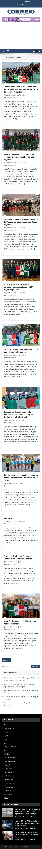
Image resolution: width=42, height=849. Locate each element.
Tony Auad (8, 790)
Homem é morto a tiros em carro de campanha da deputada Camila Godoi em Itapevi (19, 685)
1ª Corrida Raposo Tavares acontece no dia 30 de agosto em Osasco (21, 698)
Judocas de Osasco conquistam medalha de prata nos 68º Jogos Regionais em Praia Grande (18, 414)
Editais (6, 798)
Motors (6, 750)
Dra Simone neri (10, 761)
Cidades (6, 725)
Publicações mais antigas (7, 660)
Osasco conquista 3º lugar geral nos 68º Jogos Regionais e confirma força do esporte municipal (21, 89)
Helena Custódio (10, 772)
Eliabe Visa (8, 765)
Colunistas (7, 754)
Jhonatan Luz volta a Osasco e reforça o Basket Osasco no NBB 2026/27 (22, 704)
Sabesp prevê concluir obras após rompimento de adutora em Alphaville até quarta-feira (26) (22, 679)
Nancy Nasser (9, 780)
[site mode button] (35, 51)
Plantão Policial (9, 728)
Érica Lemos (8, 768)
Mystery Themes (31, 847)
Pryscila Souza (9, 783)
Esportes (6, 736)
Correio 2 (6, 743)
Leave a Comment (10, 97)
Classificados (8, 794)
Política (6, 732)
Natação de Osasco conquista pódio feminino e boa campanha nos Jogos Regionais (20, 157)
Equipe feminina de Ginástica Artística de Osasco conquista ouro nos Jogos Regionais (21, 222)
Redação (22, 95)
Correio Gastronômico (11, 747)
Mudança (8, 518)
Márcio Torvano (9, 776)
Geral (5, 739)
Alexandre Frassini (10, 757)
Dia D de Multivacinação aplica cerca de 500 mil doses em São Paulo (21, 692)
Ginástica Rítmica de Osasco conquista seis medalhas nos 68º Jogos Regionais (18, 287)
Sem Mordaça (9, 787)
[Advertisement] (21, 36)
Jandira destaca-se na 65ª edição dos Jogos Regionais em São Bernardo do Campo (21, 477)
